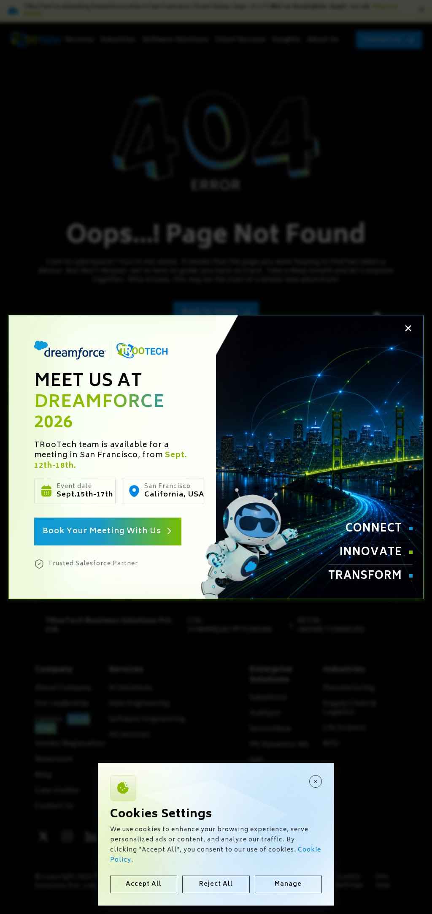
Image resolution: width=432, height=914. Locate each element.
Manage (288, 884)
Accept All (144, 884)
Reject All (216, 884)
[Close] (315, 781)
